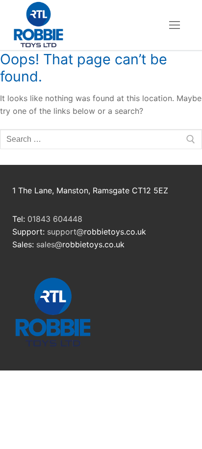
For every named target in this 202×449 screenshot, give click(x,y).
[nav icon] (174, 25)
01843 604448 (54, 219)
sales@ (49, 244)
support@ (65, 232)
